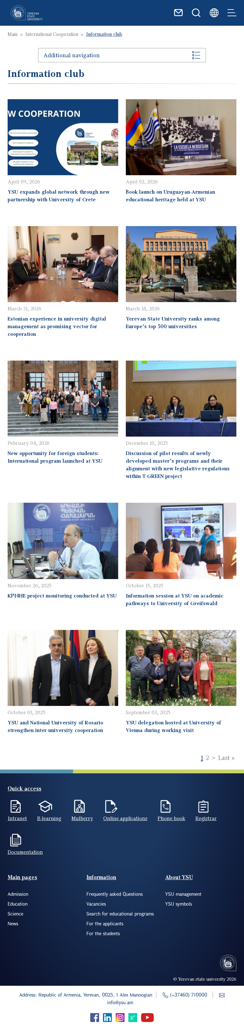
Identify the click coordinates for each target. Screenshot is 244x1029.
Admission (18, 894)
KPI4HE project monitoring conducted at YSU (62, 595)
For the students (103, 933)
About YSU (179, 877)
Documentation (25, 851)
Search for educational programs (120, 913)
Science (15, 913)
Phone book (171, 818)
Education (18, 904)
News (13, 923)
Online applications (125, 818)
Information (101, 877)
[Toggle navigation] (231, 12)
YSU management (183, 894)
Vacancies (96, 904)
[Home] (27, 12)
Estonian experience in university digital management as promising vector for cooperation (57, 326)
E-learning (49, 818)
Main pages (22, 877)
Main (12, 34)
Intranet (17, 818)
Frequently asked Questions (114, 894)
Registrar (206, 818)
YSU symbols (178, 904)
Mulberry (82, 818)
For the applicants (104, 923)
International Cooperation (51, 34)
